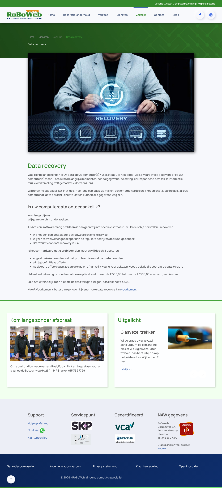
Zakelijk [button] (141, 15)
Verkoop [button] (103, 15)
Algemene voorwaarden (65, 466)
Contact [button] (159, 15)
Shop (176, 15)
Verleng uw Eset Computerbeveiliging (175, 3)
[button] (194, 374)
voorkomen (128, 289)
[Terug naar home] (24, 15)
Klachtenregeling (147, 466)
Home (51, 15)
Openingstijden (189, 466)
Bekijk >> (126, 369)
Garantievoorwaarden (21, 466)
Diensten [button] (122, 15)
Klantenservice (37, 437)
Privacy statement (105, 466)
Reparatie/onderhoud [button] (76, 15)
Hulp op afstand (206, 3)
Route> (162, 448)
